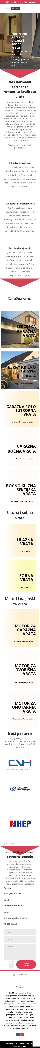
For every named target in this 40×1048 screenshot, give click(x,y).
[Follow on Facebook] (18, 1034)
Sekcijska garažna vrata (23, 343)
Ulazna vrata (25, 552)
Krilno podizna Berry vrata (22, 384)
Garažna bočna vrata (24, 459)
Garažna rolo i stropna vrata (21, 422)
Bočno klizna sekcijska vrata (22, 501)
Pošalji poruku (26, 964)
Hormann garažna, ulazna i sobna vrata (19, 40)
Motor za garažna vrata (23, 642)
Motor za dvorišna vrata (23, 682)
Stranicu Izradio (20, 1046)
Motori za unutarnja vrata (22, 719)
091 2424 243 (11, 2)
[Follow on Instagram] (22, 1034)
